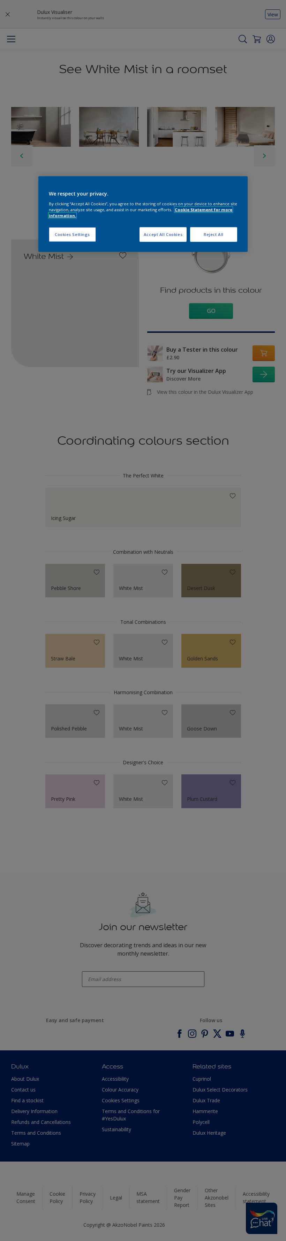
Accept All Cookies (163, 234)
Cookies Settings (72, 234)
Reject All (214, 234)
